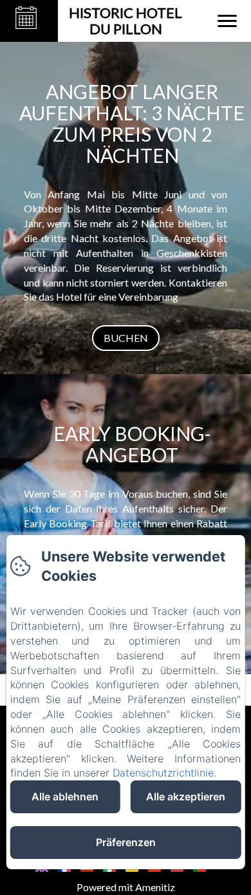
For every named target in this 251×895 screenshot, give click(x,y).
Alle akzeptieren (185, 796)
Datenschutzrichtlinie (163, 772)
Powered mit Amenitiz (126, 887)
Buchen (126, 338)
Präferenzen (126, 842)
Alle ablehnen (65, 796)
